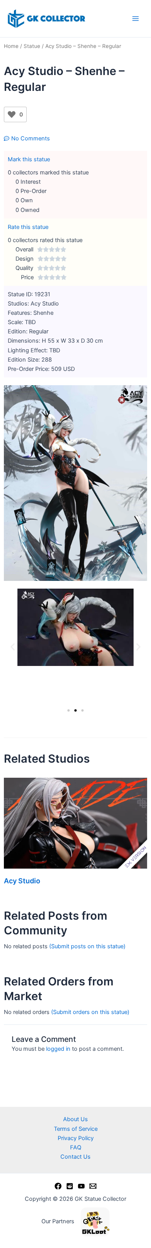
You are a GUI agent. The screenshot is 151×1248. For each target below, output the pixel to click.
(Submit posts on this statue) (87, 946)
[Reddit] (69, 1186)
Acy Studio (22, 881)
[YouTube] (81, 1186)
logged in (58, 1048)
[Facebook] (58, 1186)
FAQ (75, 1147)
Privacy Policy (76, 1138)
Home (11, 46)
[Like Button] (11, 114)
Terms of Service (76, 1128)
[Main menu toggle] (135, 18)
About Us (75, 1119)
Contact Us (75, 1156)
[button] (12, 646)
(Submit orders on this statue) (90, 1012)
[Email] (92, 1186)
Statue (32, 46)
